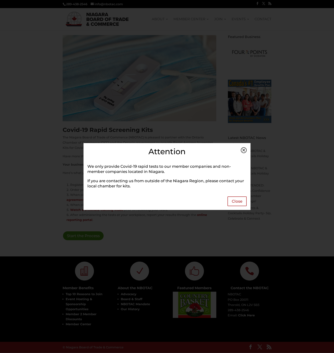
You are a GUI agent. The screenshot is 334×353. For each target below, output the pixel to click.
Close (237, 201)
